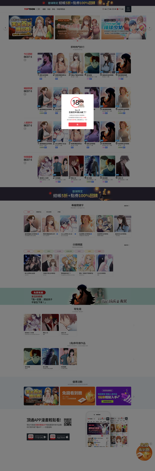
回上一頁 (77, 110)
